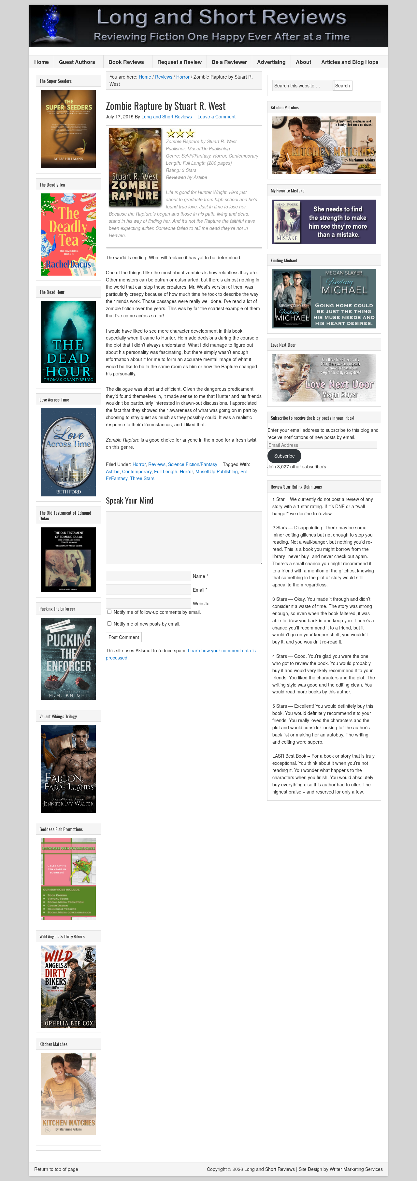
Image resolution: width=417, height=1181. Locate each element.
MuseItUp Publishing (216, 471)
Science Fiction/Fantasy (192, 464)
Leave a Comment (216, 116)
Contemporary (136, 471)
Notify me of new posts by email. (147, 623)
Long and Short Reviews (208, 26)
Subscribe (284, 455)
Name (199, 576)
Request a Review (179, 62)
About (303, 62)
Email (198, 589)
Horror (139, 464)
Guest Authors (74, 62)
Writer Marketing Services (356, 1169)
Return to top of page (56, 1169)
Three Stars (142, 478)
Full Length (165, 471)
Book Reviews (124, 62)
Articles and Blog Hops (347, 62)
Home (41, 62)
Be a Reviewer (229, 62)
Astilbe (113, 471)
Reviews (156, 464)
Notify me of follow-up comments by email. (157, 612)
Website (201, 603)
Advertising (271, 62)
